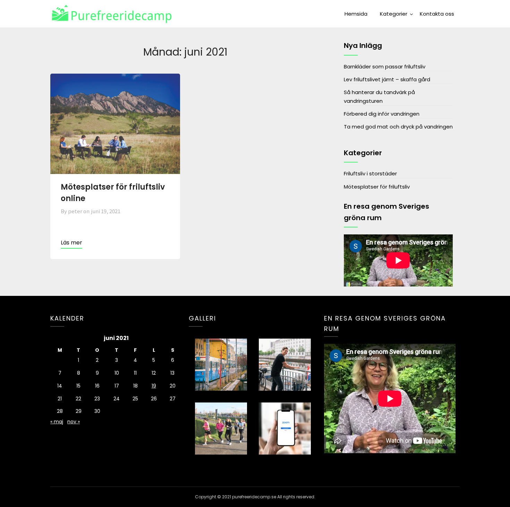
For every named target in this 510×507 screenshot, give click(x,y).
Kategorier (393, 13)
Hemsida (356, 13)
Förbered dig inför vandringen (381, 113)
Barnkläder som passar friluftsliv (384, 66)
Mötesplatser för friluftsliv (377, 186)
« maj (56, 421)
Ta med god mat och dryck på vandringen (398, 126)
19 (154, 385)
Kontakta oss (437, 13)
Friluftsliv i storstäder (370, 173)
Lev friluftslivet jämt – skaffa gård (387, 79)
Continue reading (71, 243)
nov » (73, 421)
